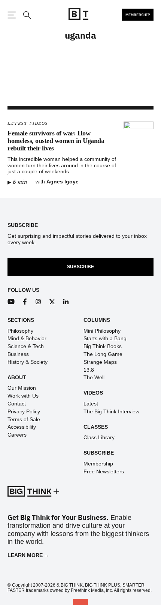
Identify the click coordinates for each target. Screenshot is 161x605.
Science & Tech (25, 346)
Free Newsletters (103, 471)
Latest (90, 404)
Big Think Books (102, 346)
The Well (93, 377)
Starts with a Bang (105, 338)
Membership (137, 14)
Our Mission (21, 388)
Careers (17, 435)
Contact (16, 404)
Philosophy (20, 331)
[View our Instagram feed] (38, 302)
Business (18, 354)
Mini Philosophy (102, 331)
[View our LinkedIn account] (66, 302)
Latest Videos (27, 123)
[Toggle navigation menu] (11, 15)
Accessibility (21, 427)
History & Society (27, 362)
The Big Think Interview (111, 411)
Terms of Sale (23, 419)
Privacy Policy (23, 411)
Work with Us (23, 396)
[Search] (26, 15)
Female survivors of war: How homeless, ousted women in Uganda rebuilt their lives (55, 140)
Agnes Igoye (62, 182)
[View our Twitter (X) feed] (52, 302)
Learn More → (28, 555)
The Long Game (102, 354)
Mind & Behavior (26, 338)
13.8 (88, 370)
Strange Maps (100, 362)
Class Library (99, 437)
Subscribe (80, 266)
